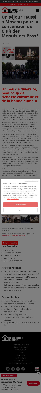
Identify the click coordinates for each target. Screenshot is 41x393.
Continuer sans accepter (31, 181)
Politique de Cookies (13, 199)
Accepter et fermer (20, 204)
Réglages (20, 210)
